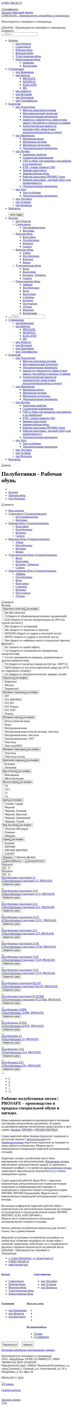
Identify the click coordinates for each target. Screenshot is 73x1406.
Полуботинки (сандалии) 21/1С (20, 917)
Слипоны (28, 297)
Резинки (10, 832)
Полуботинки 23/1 (12, 1062)
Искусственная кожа (17, 721)
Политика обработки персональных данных (28, 1349)
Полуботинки (31, 240)
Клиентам (15, 103)
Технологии (25, 106)
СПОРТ (10, 853)
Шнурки (10, 835)
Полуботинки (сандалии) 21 (18, 877)
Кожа (8, 724)
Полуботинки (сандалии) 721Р (19, 956)
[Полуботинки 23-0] (21, 1052)
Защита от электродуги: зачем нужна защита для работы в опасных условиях (47, 121)
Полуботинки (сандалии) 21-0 (19, 890)
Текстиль (10, 742)
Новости (23, 91)
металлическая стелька (57, 1167)
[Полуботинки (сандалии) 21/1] (28, 907)
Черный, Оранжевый (17, 817)
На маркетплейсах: (37, 1327)
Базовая (9, 843)
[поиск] (2, 35)
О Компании (16, 68)
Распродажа (30, 65)
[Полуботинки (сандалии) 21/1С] (29, 920)
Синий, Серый (14, 803)
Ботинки (28, 243)
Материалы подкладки (36, 144)
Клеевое (10, 763)
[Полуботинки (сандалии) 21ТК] (28, 946)
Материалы (25, 135)
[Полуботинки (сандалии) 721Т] (28, 973)
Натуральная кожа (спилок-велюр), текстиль (32, 731)
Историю (24, 94)
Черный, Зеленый (15, 810)
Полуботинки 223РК (14, 1009)
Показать (8, 857)
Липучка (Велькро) (16, 828)
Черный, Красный (16, 814)
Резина (9, 713)
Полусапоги (30, 303)
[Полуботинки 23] (20, 1039)
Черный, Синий (14, 821)
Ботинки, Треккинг (34, 275)
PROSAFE (29, 78)
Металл (9, 685)
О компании (7, 1303)
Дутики (27, 306)
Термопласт (12, 688)
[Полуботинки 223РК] (22, 1012)
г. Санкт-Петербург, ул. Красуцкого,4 (31, 1258)
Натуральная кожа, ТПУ (19, 738)
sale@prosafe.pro (18, 6)
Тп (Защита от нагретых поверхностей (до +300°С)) (36, 664)
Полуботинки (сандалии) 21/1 (19, 903)
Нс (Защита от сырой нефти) (22, 647)
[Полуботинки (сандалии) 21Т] (27, 933)
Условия (23, 201)
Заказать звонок (11, 1399)
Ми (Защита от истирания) (21, 626)
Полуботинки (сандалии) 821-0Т (21, 983)
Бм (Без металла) (15, 612)
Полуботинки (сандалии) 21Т (19, 930)
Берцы (26, 262)
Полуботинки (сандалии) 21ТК (20, 943)
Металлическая (14, 778)
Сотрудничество (42, 1274)
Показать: (7, 864)
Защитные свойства (35, 154)
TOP (4, 1402)
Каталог (13, 40)
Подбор (23, 151)
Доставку (24, 198)
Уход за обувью (32, 192)
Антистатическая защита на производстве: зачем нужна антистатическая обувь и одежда (42, 129)
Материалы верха (33, 138)
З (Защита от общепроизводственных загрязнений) (36, 616)
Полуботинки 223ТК (14, 1022)
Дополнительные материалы (40, 116)
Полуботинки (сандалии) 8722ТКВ (22, 996)
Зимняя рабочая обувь (36, 173)
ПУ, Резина (11, 706)
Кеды (26, 268)
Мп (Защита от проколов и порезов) (26, 629)
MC (25, 87)
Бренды (23, 75)
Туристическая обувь (28, 56)
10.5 (7, 789)
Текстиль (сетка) (15, 756)
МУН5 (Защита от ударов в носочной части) (31, 636)
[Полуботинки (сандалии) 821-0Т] (29, 986)
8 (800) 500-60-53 (11, 2)
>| (10, 1091)
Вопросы (24, 205)
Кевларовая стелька (57, 1161)
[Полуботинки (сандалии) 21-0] (28, 893)
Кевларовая (12, 774)
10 (6, 785)
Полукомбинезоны (34, 227)
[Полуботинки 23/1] (21, 1065)
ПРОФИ (10, 846)
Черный (10, 807)
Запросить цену (11, 884)
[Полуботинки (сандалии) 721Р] (28, 959)
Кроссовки (29, 237)
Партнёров (25, 97)
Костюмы (28, 230)
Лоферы (27, 284)
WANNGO (29, 81)
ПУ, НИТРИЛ (13, 699)
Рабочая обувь (24, 49)
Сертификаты (9, 9)
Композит (11, 681)
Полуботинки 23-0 (12, 1049)
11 (6, 792)
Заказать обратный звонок (17, 12)
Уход (21, 189)
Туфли (26, 252)
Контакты (14, 208)
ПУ (7, 696)
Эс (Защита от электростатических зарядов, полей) (35, 674)
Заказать (28, 1344)
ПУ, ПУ (9, 703)
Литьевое (10, 767)
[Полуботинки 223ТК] (22, 1025)
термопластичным (12, 1142)
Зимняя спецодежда (35, 170)
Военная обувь (24, 53)
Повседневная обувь (28, 59)
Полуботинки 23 (11, 1035)
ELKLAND (29, 84)
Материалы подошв (35, 141)
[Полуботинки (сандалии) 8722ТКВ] (31, 999)
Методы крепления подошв (39, 110)
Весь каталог (16, 510)
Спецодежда (23, 46)
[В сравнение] (2, 888)
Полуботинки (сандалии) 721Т (20, 969)
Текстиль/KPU (14, 745)
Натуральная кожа (16, 728)
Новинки (28, 62)
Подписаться (10, 1344)
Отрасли (23, 43)
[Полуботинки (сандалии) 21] (26, 880)
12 (6, 796)
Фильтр (17, 861)
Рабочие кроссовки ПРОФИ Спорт (44, 176)
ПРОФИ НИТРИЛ (16, 850)
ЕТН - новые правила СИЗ (39, 167)
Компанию (25, 72)
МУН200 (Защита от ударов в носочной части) (33, 633)
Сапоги (27, 246)
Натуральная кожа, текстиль (22, 735)
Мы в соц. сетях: (35, 1303)
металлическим (36, 1139)
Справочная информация (38, 157)
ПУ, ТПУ (10, 710)
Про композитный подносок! (40, 113)
